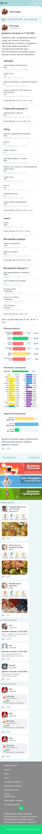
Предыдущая (9, 457)
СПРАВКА (7, 794)
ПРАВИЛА (17, 804)
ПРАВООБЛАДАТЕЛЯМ (11, 790)
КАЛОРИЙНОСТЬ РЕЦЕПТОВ (13, 786)
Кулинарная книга (15, 19)
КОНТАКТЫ (19, 800)
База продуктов (30, 19)
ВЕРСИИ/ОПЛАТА (9, 796)
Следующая (33, 457)
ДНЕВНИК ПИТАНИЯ (10, 765)
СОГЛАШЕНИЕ (8, 804)
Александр (15, 11)
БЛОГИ (6, 774)
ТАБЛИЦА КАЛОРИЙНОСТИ (13, 782)
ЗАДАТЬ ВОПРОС (9, 800)
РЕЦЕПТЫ (7, 769)
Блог (4, 19)
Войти (36, 3)
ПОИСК (6, 778)
